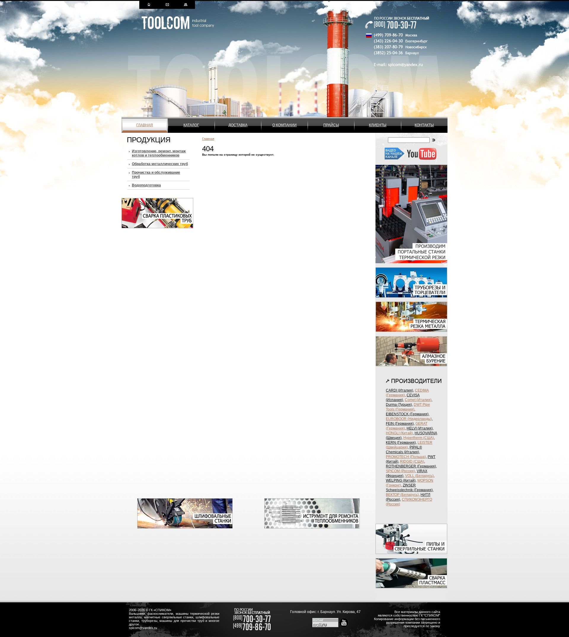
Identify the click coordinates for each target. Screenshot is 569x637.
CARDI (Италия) (399, 390)
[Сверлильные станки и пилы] (411, 553)
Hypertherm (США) (418, 438)
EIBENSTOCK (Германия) (407, 414)
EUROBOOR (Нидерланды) (409, 419)
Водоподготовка (146, 185)
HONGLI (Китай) (399, 433)
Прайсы (331, 125)
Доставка (237, 125)
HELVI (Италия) (420, 428)
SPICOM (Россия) (400, 471)
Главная (144, 125)
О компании (284, 125)
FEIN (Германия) (400, 424)
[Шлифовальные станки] (185, 527)
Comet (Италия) (418, 400)
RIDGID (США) (412, 461)
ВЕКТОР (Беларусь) (402, 495)
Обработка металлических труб (160, 164)
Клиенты (377, 125)
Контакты (424, 125)
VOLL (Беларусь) (419, 476)
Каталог (191, 125)
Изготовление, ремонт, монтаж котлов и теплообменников (159, 153)
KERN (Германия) (401, 442)
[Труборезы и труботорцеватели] (411, 296)
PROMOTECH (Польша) (406, 457)
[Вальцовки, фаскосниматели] (312, 527)
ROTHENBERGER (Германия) (411, 466)
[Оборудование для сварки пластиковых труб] (157, 227)
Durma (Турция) (399, 405)
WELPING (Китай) (400, 480)
